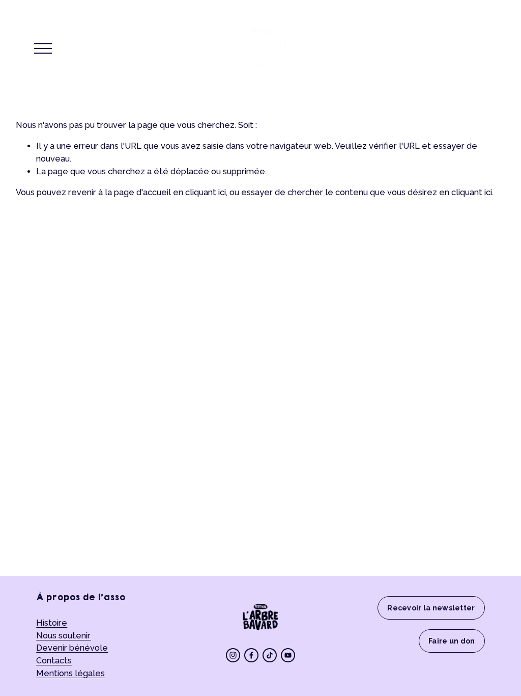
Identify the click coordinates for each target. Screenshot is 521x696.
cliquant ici (205, 192)
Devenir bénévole (72, 648)
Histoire (51, 623)
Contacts (54, 660)
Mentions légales (70, 673)
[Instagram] (233, 655)
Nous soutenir (63, 635)
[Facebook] (251, 655)
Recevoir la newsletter (431, 608)
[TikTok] (270, 655)
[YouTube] (288, 655)
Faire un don (451, 641)
